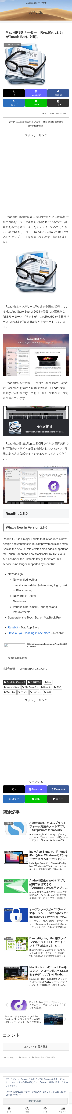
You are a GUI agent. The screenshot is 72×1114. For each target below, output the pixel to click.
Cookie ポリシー (13, 1095)
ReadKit (13, 627)
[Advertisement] (36, 174)
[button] (58, 103)
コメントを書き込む (36, 1046)
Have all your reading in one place (29, 633)
